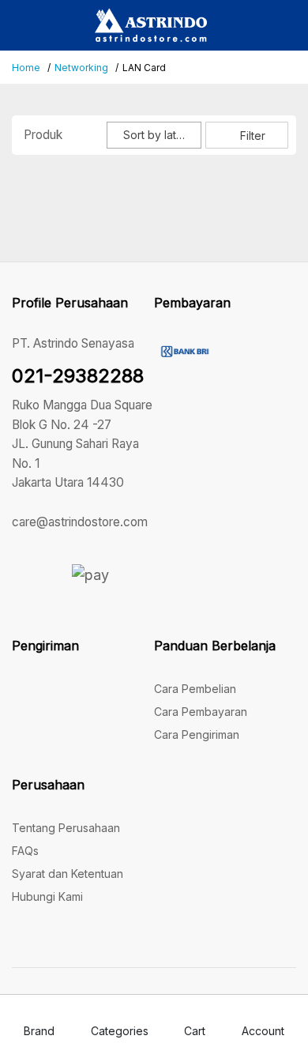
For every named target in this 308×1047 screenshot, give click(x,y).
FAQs (25, 850)
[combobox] (154, 135)
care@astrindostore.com (80, 521)
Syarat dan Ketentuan (67, 873)
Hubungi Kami (47, 896)
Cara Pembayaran (200, 711)
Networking (81, 67)
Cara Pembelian (195, 688)
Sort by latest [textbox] (157, 134)
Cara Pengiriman (196, 734)
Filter (251, 135)
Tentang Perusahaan (66, 827)
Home (26, 67)
